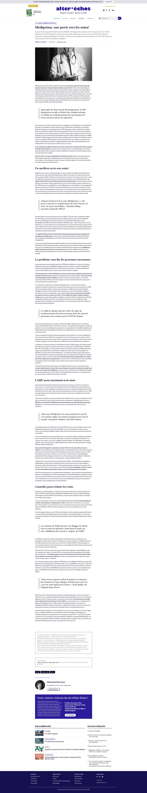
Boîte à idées (34, 781)
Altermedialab (56, 783)
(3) (74, 620)
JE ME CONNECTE (110, 6)
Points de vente (78, 778)
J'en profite (108, 1)
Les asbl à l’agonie (51, 734)
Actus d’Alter (34, 783)
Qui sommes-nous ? (35, 776)
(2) (39, 253)
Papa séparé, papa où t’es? (97, 746)
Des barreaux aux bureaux (54, 741)
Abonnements (78, 776)
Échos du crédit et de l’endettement (61, 781)
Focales (54, 778)
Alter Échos (55, 776)
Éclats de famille (94, 731)
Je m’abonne (70, 715)
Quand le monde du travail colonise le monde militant (65, 749)
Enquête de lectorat (101, 782)
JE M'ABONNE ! (33, 5)
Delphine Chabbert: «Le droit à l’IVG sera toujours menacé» (99, 750)
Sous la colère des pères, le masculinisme (98, 741)
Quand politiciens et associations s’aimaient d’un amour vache (63, 758)
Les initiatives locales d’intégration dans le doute (98, 756)
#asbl (52, 672)
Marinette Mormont (41, 42)
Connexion (99, 780)
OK (119, 18)
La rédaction (34, 778)
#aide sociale (45, 672)
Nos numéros (56, 18)
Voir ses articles (53, 689)
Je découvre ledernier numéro (37, 11)
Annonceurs (78, 781)
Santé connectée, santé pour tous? (48, 662)
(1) (42, 240)
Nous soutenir (78, 783)
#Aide (37, 672)
